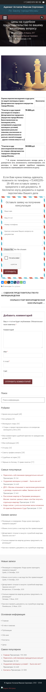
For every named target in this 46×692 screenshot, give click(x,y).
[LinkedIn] (11, 282)
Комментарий (8, 330)
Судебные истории (9, 457)
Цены (4, 645)
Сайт (5, 371)
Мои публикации (8, 443)
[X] (8, 282)
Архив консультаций (10, 414)
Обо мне (5, 635)
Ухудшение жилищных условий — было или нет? (22, 481)
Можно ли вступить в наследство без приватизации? (22, 528)
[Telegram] (24, 282)
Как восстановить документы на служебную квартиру (23, 547)
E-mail (6, 361)
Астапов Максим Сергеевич (27, 36)
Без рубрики (16, 286)
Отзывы (5, 448)
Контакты (5, 640)
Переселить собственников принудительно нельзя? (23, 475)
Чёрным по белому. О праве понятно (16, 462)
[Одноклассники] (5, 282)
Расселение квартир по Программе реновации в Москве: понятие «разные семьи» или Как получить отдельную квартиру (23, 499)
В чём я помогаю (8, 625)
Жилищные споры (9, 424)
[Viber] (18, 282)
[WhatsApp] (21, 282)
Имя (5, 352)
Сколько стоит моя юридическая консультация (27, 301)
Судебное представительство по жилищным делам (19, 294)
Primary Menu (5, 17)
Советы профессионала (11, 452)
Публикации (7, 630)
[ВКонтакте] (2, 282)
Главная (5, 621)
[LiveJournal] (15, 282)
